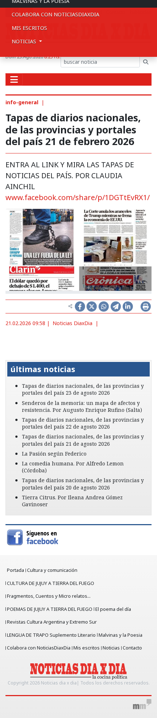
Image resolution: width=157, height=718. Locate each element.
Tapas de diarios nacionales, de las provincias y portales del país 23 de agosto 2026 (83, 389)
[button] (16, 355)
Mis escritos (29, 27)
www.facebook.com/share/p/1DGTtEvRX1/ (77, 197)
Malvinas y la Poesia (120, 635)
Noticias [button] (25, 41)
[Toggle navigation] (14, 79)
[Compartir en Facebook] (80, 306)
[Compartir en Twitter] (92, 306)
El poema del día (113, 609)
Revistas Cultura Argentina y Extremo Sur (52, 622)
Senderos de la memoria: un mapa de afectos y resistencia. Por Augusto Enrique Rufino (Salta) (82, 406)
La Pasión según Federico (54, 453)
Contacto (132, 647)
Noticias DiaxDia (72, 323)
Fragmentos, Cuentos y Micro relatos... (49, 596)
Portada (15, 570)
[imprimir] (146, 306)
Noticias (111, 647)
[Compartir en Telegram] (116, 306)
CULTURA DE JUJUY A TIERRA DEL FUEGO (50, 583)
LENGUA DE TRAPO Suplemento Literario (51, 635)
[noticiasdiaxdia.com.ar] (78, 671)
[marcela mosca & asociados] (142, 704)
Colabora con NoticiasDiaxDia (55, 14)
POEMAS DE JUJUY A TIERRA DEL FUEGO (49, 609)
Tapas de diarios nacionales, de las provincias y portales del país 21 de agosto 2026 (83, 440)
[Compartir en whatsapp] (104, 306)
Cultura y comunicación (52, 570)
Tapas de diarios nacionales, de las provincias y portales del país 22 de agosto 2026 (83, 423)
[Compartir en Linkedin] (128, 306)
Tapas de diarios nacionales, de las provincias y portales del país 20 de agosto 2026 (83, 484)
